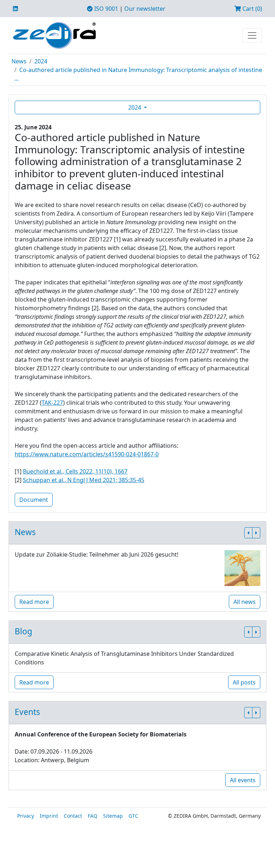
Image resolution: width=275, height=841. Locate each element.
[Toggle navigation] (252, 35)
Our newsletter (144, 9)
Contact (73, 815)
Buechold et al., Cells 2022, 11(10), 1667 (75, 471)
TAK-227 (52, 403)
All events (243, 780)
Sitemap (113, 815)
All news (244, 602)
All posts (244, 682)
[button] (248, 532)
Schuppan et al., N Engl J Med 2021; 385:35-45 (83, 480)
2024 (40, 61)
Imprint (49, 815)
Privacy (25, 815)
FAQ (92, 815)
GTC (133, 815)
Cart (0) (251, 9)
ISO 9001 (105, 9)
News (18, 61)
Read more (34, 602)
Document (33, 500)
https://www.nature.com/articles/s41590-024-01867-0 (87, 454)
